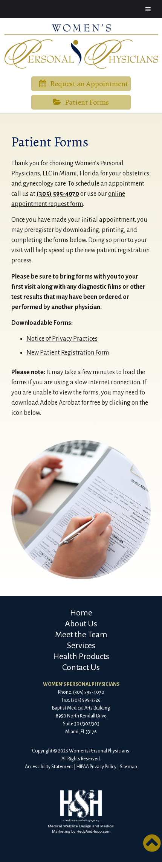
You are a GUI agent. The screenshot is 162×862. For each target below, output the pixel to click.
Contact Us (81, 667)
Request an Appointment (89, 84)
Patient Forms (87, 102)
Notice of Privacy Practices (62, 338)
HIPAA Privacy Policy (96, 766)
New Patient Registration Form (67, 352)
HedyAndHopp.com (93, 831)
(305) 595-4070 (58, 193)
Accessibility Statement (49, 766)
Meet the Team (81, 634)
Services (81, 645)
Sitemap (128, 766)
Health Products (81, 656)
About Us (81, 623)
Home (81, 612)
